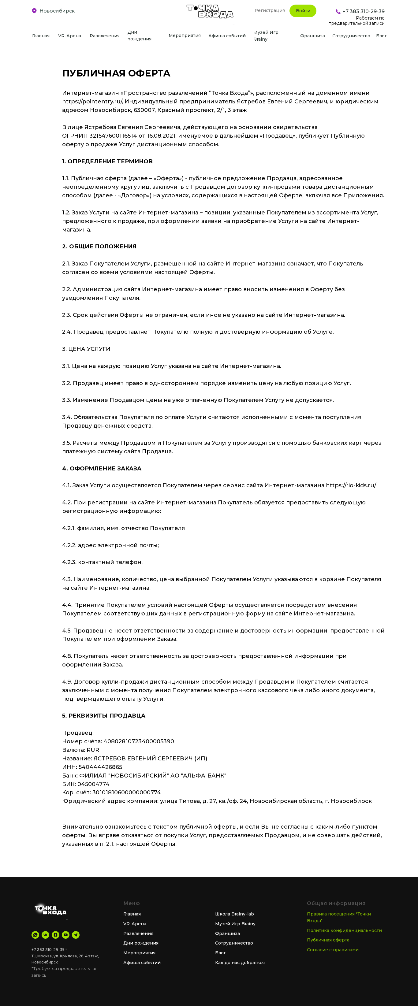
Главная (132, 914)
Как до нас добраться (240, 962)
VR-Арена (134, 923)
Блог (220, 953)
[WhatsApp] (35, 935)
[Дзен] (55, 935)
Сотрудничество (234, 943)
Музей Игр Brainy (235, 923)
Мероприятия (139, 953)
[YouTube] (65, 935)
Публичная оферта (328, 940)
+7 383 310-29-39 (48, 949)
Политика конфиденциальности (344, 930)
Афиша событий (142, 962)
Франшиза (227, 933)
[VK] (45, 935)
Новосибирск (57, 11)
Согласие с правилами (333, 949)
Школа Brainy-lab (234, 914)
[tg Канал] (76, 935)
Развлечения (138, 933)
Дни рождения (141, 943)
